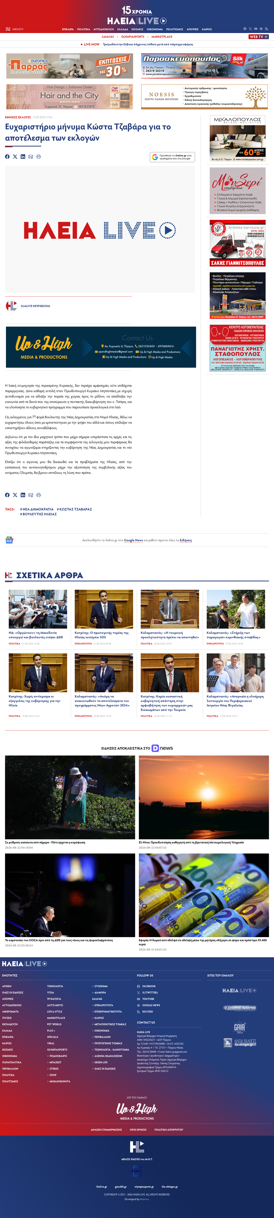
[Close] (196, 549)
